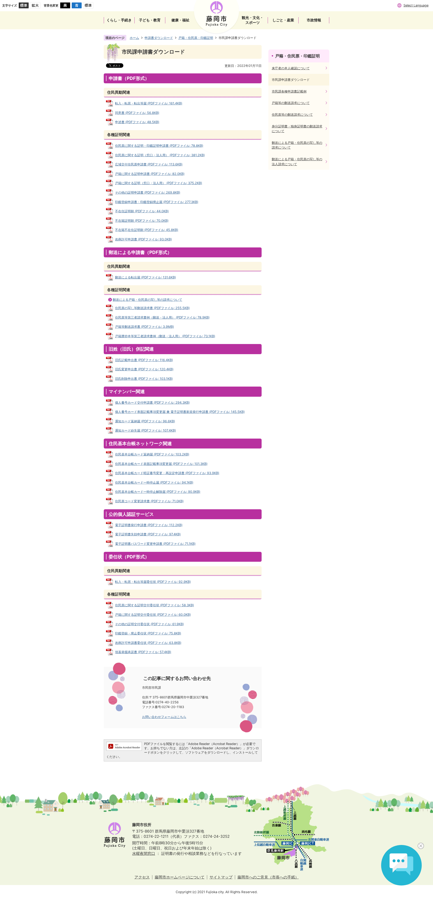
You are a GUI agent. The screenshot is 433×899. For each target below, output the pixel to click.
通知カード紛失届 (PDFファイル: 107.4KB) (145, 430)
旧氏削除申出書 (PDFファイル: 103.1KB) (144, 378)
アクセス (142, 877)
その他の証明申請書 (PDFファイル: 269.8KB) (147, 192)
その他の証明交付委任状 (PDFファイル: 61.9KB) (149, 624)
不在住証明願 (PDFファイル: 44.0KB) (142, 211)
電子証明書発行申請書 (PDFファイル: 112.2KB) (148, 525)
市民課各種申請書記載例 (289, 91)
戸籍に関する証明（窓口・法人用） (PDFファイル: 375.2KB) (158, 183)
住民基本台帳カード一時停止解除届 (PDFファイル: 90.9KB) (157, 492)
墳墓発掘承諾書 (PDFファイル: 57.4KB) (143, 652)
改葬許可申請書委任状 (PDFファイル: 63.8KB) (148, 643)
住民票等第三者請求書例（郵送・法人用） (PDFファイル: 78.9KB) (162, 317)
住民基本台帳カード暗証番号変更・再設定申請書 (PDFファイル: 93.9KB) (167, 473)
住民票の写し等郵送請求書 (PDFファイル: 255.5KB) (152, 308)
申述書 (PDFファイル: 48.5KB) (137, 122)
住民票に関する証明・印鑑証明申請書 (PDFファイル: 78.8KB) (159, 145)
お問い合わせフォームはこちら (164, 717)
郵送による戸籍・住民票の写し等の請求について (147, 299)
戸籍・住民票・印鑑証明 (195, 38)
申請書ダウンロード (159, 38)
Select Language (415, 5)
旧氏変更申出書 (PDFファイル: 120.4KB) (144, 369)
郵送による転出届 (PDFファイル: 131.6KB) (145, 277)
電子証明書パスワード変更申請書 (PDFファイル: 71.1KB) (155, 544)
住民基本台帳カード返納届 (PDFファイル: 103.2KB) (152, 454)
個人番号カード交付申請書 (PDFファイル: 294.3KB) (152, 402)
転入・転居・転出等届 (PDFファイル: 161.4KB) (148, 103)
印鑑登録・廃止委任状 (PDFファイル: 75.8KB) (148, 633)
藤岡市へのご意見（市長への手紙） (268, 877)
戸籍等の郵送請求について (291, 103)
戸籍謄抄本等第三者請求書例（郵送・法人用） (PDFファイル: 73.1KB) (165, 336)
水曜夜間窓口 (143, 853)
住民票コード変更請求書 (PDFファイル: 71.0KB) (149, 501)
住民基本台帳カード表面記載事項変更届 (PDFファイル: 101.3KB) (161, 464)
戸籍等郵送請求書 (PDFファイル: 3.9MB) (144, 326)
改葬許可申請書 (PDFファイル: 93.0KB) (143, 239)
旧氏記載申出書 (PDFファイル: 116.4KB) (144, 360)
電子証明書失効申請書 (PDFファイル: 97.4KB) (148, 534)
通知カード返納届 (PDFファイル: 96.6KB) (145, 421)
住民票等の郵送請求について (292, 114)
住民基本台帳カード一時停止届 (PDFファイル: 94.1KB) (154, 482)
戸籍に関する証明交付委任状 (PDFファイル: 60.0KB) (153, 614)
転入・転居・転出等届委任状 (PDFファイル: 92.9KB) (153, 582)
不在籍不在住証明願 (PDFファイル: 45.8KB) (146, 230)
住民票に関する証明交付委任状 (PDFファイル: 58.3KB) (154, 605)
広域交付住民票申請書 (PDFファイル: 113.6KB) (148, 164)
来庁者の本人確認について (291, 68)
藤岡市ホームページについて (180, 877)
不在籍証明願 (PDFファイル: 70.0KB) (141, 220)
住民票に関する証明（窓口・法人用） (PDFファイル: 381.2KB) (160, 155)
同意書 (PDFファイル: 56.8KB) (137, 113)
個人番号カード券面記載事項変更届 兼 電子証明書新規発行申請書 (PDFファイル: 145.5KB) (180, 412)
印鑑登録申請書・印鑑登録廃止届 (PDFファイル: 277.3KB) (156, 202)
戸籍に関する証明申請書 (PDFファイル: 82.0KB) (149, 174)
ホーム (134, 38)
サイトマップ (221, 877)
